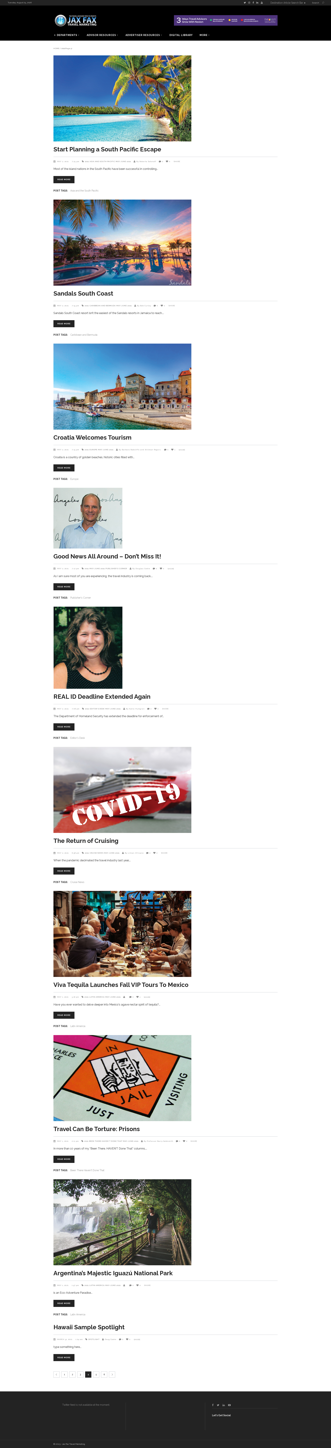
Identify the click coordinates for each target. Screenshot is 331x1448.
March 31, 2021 (65, 1339)
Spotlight (93, 1339)
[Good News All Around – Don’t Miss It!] (165, 518)
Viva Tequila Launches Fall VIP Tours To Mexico (120, 984)
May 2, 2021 (63, 161)
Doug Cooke (110, 1339)
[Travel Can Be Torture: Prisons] (165, 1078)
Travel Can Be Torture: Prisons (96, 1128)
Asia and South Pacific (102, 161)
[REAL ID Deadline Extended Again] (165, 648)
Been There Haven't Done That (105, 1141)
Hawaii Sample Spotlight (89, 1327)
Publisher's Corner (116, 568)
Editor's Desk (97, 709)
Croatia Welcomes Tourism (92, 437)
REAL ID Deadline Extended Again (102, 696)
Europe (93, 450)
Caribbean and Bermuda (102, 306)
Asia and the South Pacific (84, 190)
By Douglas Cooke (141, 568)
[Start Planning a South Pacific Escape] (165, 98)
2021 (87, 161)
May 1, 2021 (63, 997)
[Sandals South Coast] (165, 243)
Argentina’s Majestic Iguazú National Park (113, 1273)
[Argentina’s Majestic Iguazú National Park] (165, 1222)
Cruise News (96, 853)
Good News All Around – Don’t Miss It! (107, 556)
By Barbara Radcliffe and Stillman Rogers (140, 450)
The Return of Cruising (85, 840)
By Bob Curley (144, 306)
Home (56, 48)
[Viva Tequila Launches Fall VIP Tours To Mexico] (165, 934)
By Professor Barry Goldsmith (158, 1141)
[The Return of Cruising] (165, 790)
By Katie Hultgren (135, 709)
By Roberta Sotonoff (146, 161)
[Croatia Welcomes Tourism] (165, 387)
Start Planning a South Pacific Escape (107, 149)
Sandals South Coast (83, 293)
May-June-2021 (123, 161)
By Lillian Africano (134, 853)
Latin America (97, 997)
